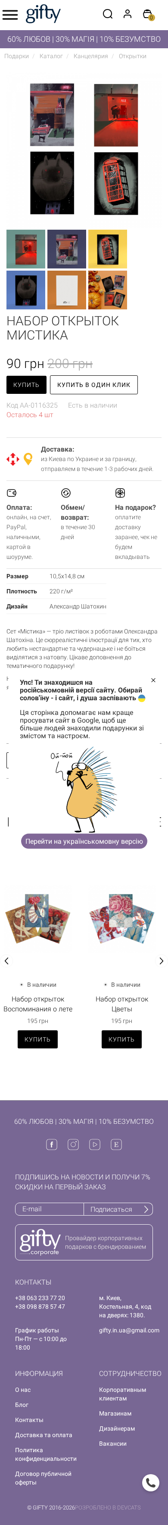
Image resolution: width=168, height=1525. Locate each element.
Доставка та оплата (43, 1434)
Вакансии (113, 1443)
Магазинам (115, 1413)
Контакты (29, 1419)
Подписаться (111, 1209)
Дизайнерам (117, 1428)
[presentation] (6, 960)
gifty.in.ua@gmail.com (129, 1330)
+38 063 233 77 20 (40, 1297)
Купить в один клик (94, 384)
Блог (21, 1404)
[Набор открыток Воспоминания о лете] (37, 919)
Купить (26, 384)
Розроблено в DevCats (108, 1507)
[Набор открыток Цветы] (121, 919)
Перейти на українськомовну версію (84, 841)
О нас (23, 1389)
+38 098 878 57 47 (40, 1306)
